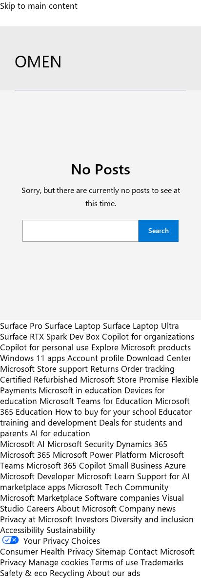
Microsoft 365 (25, 454)
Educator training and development (96, 417)
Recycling (67, 572)
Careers (40, 508)
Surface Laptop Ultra (141, 325)
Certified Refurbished (39, 379)
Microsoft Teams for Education (96, 400)
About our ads (113, 572)
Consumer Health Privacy (46, 551)
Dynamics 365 (141, 443)
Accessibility (22, 529)
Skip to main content (39, 5)
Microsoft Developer (37, 476)
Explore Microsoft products (141, 347)
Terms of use (114, 562)
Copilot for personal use (44, 347)
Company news (147, 508)
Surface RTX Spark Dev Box (50, 336)
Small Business (135, 465)
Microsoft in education (80, 390)
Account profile (95, 357)
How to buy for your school (105, 411)
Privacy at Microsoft (36, 519)
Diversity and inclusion (152, 519)
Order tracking (148, 368)
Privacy (14, 562)
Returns (104, 368)
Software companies (122, 497)
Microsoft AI (22, 443)
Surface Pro (21, 325)
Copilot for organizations (148, 336)
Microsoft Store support (44, 368)
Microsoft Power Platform (100, 454)
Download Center (158, 357)
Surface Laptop (72, 325)
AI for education (60, 433)
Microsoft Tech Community (118, 486)
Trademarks (162, 562)
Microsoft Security (80, 443)
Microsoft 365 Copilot (66, 465)
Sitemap (111, 551)
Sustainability (70, 529)
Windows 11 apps (32, 357)
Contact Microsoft (161, 551)
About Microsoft (87, 508)
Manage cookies (58, 562)
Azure (175, 465)
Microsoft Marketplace (41, 497)
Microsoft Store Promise (124, 379)
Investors (91, 519)
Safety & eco (23, 572)
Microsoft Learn (106, 476)
